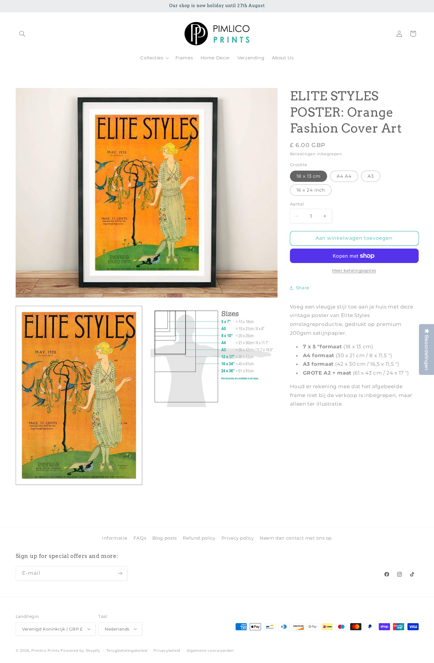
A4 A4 (344, 176)
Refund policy (199, 537)
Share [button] (302, 287)
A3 (371, 176)
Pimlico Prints (45, 650)
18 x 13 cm (308, 176)
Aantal (297, 204)
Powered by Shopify (80, 650)
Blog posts (164, 537)
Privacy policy (237, 537)
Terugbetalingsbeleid (127, 650)
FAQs (139, 537)
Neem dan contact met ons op (296, 537)
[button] (22, 33)
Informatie (114, 537)
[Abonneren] (120, 573)
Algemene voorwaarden (210, 650)
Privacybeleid (167, 650)
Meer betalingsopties (354, 270)
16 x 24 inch (310, 190)
